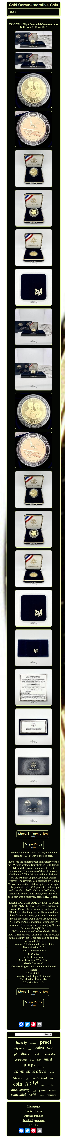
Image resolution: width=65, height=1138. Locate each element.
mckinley (41, 1067)
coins (39, 1048)
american (21, 1059)
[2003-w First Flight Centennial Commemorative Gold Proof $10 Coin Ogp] (33, 40)
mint (48, 1059)
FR (36, 1125)
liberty (21, 1042)
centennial (18, 1094)
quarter (42, 1090)
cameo (30, 1049)
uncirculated (39, 1078)
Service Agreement (34, 1120)
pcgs (29, 1065)
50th (37, 1054)
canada (41, 1095)
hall (34, 1091)
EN (30, 1125)
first (50, 1048)
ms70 (32, 1094)
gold (31, 1084)
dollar (26, 1053)
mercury (51, 1094)
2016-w (52, 1090)
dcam (32, 1060)
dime (51, 1072)
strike (50, 1085)
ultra (27, 1079)
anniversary (20, 1090)
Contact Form (33, 1110)
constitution (49, 1054)
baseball (33, 1043)
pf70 (52, 1078)
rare (42, 1085)
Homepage (33, 1106)
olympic (20, 1048)
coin (17, 1084)
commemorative (30, 1071)
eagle (15, 1054)
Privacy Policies (33, 1115)
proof (45, 1042)
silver (18, 1077)
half (39, 1060)
